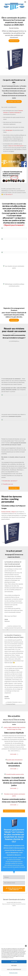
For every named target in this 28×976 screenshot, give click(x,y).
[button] (26, 946)
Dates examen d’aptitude (14, 733)
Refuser (14, 965)
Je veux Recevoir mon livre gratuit (14, 888)
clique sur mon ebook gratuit (16, 145)
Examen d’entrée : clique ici (8, 511)
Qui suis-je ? (9, 194)
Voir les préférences (14, 969)
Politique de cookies (13, 972)
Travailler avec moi (8, 484)
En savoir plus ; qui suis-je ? (10, 480)
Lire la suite (13, 754)
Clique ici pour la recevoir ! (14, 225)
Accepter (14, 961)
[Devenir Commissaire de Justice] (13, 11)
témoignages (8, 130)
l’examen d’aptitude (14, 112)
